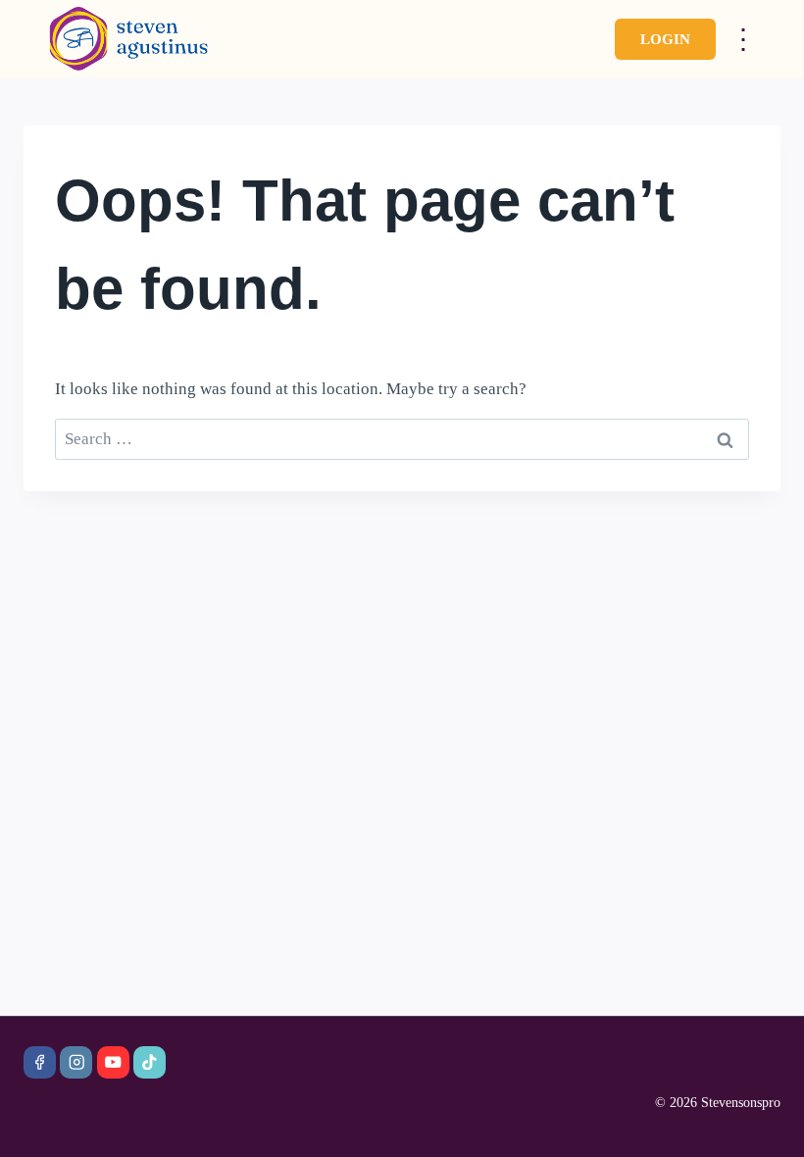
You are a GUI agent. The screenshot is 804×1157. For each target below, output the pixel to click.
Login (665, 39)
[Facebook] (40, 1062)
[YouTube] (113, 1062)
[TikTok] (149, 1062)
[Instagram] (76, 1062)
